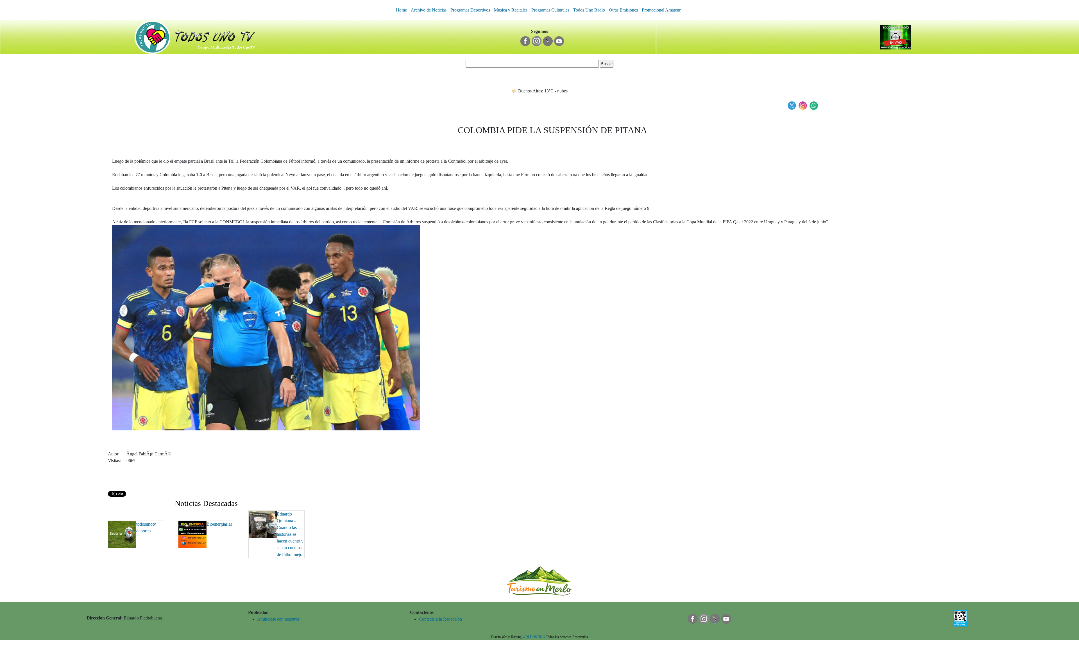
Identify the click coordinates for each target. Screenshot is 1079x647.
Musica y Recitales (510, 10)
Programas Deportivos (470, 10)
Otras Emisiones (623, 10)
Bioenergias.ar (219, 524)
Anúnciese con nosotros (278, 619)
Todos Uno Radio (589, 10)
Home (401, 10)
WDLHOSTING (533, 637)
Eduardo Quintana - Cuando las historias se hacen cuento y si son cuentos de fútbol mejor (290, 534)
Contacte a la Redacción (440, 619)
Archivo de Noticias (428, 10)
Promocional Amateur (661, 10)
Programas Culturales (550, 10)
